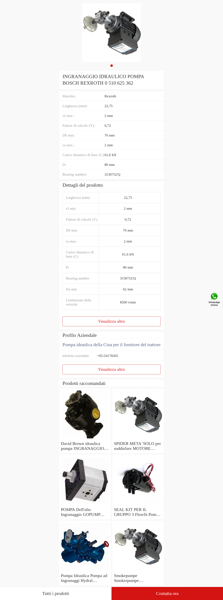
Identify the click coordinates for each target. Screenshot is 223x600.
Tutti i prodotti (55, 593)
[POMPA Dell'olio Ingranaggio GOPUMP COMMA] (85, 504)
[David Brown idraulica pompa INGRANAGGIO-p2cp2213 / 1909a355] (85, 438)
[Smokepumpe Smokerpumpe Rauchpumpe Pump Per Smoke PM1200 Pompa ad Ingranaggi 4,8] (138, 570)
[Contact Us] (214, 300)
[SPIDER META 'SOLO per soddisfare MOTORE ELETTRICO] (138, 438)
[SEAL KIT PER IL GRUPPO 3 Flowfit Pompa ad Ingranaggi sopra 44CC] (138, 504)
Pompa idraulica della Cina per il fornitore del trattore (111, 344)
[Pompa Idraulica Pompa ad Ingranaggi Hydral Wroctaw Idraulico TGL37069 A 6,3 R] (85, 570)
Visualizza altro (111, 321)
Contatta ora (167, 593)
